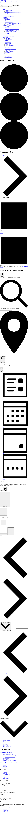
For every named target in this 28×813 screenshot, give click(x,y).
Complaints (5, 17)
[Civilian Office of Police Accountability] (8, 2)
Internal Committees (9, 51)
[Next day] (15, 618)
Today (1, 620)
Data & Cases (5, 37)
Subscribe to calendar (5, 718)
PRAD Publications (9, 34)
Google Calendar (6, 740)
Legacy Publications (9, 45)
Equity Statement (8, 47)
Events (4, 155)
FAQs (4, 777)
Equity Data (7, 50)
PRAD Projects (8, 33)
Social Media (8, 43)
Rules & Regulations (9, 16)
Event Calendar (8, 26)
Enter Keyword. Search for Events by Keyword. (10, 277)
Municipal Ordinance (9, 14)
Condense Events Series (6, 630)
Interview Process (9, 22)
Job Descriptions (8, 57)
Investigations (5, 18)
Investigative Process (9, 20)
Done (1, 490)
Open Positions (8, 56)
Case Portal (7, 38)
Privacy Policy (6, 810)
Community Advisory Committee (12, 29)
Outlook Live (5, 744)
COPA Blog (7, 27)
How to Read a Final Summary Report (13, 23)
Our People (7, 13)
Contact (4, 53)
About (4, 9)
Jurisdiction (7, 19)
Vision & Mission (8, 10)
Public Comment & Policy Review (12, 30)
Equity (4, 46)
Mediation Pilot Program (10, 24)
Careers (4, 54)
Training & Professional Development (13, 12)
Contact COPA (6, 811)
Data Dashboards (8, 39)
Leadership (7, 11)
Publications (7, 44)
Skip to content (3, 0)
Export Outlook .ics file (7, 746)
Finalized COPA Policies (10, 757)
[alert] (14, 216)
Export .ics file (6, 745)
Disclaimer (5, 809)
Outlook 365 (5, 743)
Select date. (13, 629)
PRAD (4, 32)
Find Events (3, 356)
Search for (2, 4)
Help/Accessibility (6, 807)
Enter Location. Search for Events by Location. (9, 308)
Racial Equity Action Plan (10, 49)
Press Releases (8, 42)
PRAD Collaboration (9, 36)
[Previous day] (15, 577)
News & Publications (7, 40)
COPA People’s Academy (10, 31)
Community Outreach (7, 25)
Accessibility (7, 52)
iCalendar (5, 741)
